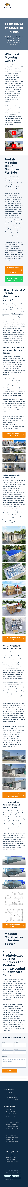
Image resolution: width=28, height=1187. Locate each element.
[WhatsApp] (15, 1176)
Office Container (10, 1109)
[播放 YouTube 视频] (14, 133)
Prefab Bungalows (17, 314)
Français (10, 1172)
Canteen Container (11, 1112)
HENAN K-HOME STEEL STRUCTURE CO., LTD (12, 1178)
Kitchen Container (11, 1124)
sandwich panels (12, 199)
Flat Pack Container (11, 1095)
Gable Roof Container (12, 1099)
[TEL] (18, 1176)
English (20, 1170)
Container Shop (10, 1116)
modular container (8, 405)
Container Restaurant (12, 1137)
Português (15, 1172)
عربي (20, 1172)
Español (6, 1172)
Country (17, 1049)
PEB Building (9, 1155)
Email (16, 1042)
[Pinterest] (10, 1176)
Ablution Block (10, 1139)
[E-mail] (13, 1176)
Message (4, 1056)
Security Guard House (12, 1141)
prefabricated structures (12, 991)
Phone (4, 1049)
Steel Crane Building (12, 1161)
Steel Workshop (10, 1159)
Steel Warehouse (11, 1157)
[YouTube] (5, 1176)
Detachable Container (12, 1093)
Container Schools (11, 1114)
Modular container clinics (10, 356)
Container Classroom (12, 1126)
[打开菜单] (24, 6)
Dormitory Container (12, 1135)
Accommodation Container (13, 1122)
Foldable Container (11, 1097)
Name (4, 1042)
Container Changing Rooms (13, 1128)
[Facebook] (7, 1176)
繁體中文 (16, 1170)
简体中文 (11, 1170)
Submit (9, 1071)
